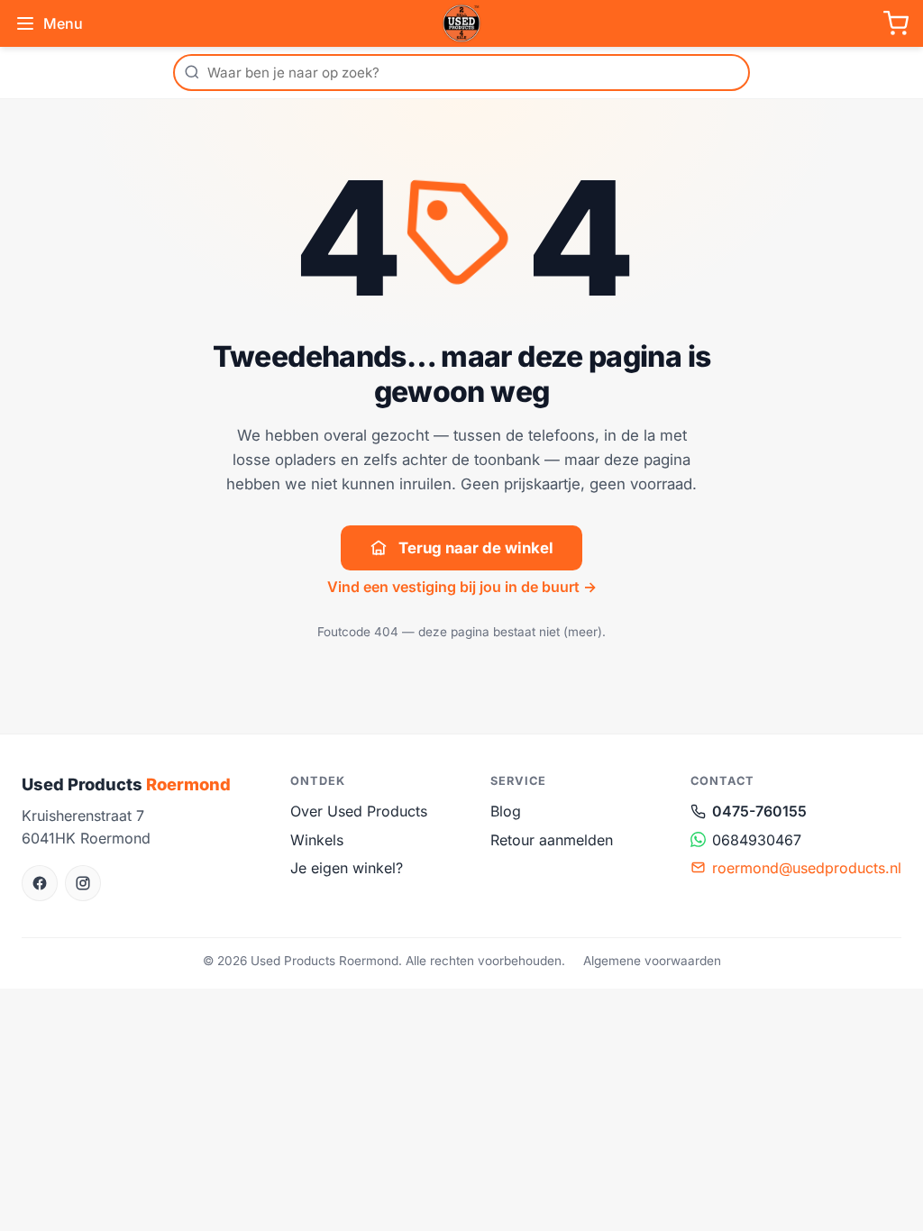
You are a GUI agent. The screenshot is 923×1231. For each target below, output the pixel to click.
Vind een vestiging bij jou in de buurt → (462, 587)
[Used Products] (461, 23)
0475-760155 (759, 811)
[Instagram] (83, 883)
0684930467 (756, 840)
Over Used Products (358, 811)
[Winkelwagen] (896, 23)
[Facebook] (40, 883)
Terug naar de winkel (475, 548)
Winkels (316, 840)
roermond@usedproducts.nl (806, 868)
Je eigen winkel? (346, 868)
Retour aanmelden (551, 840)
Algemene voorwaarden (652, 960)
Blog (505, 811)
